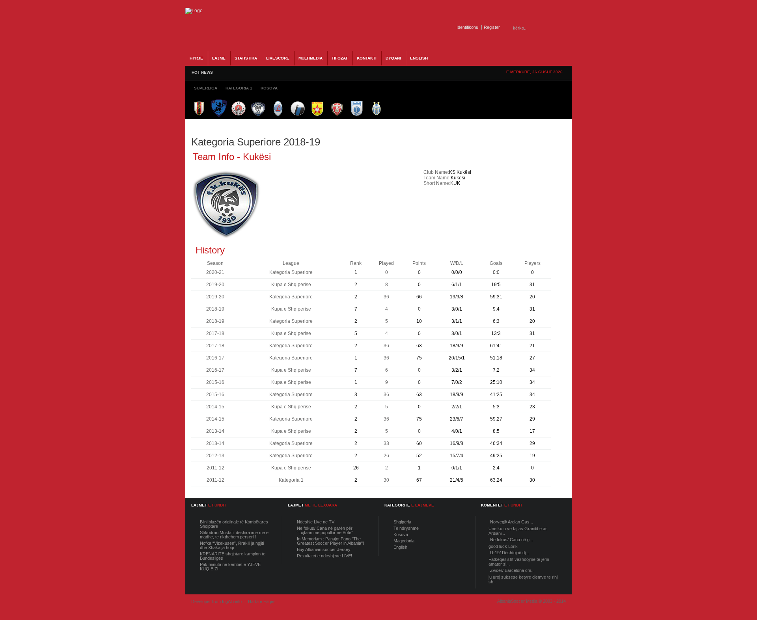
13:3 (496, 333)
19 (532, 455)
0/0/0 (456, 272)
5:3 (496, 407)
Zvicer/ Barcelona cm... (512, 570)
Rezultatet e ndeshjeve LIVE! (324, 555)
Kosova (400, 534)
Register (492, 27)
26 (356, 468)
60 (419, 443)
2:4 (496, 468)
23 (532, 407)
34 (532, 370)
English (400, 547)
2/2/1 (456, 407)
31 (532, 284)
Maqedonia (403, 540)
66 (419, 297)
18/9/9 (456, 345)
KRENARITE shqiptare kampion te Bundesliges (232, 555)
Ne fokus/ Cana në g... (511, 539)
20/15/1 (457, 358)
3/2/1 (456, 370)
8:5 (496, 431)
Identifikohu (467, 27)
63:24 (496, 480)
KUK (455, 183)
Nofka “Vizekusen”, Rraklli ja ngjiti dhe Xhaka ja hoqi (232, 545)
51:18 (496, 358)
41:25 (496, 394)
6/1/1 (456, 284)
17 (532, 431)
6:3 (496, 321)
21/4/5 (456, 480)
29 (532, 419)
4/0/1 (456, 431)
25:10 (496, 382)
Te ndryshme (406, 528)
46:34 (496, 443)
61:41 (496, 345)
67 (419, 480)
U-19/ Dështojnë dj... (509, 552)
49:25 (496, 455)
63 (419, 345)
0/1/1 (456, 468)
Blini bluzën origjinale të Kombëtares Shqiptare (234, 524)
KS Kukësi (460, 172)
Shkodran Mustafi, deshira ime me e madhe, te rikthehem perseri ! (234, 534)
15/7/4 (456, 455)
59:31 (496, 297)
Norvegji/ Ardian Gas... (511, 521)
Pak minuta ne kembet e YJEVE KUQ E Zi (230, 566)
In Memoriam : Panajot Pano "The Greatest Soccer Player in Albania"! (330, 541)
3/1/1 (456, 321)
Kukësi (458, 178)
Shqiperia (402, 521)
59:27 (496, 419)
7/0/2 (456, 382)
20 (532, 297)
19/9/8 (456, 297)
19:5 (496, 284)
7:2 (496, 370)
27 (532, 358)
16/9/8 (456, 443)
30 (532, 480)
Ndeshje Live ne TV (315, 521)
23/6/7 (456, 419)
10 (419, 321)
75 (419, 358)
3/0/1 (456, 309)
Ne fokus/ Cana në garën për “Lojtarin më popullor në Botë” (325, 530)
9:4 (496, 309)
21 (532, 345)
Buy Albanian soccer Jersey (324, 549)
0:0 (496, 272)
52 (419, 455)
